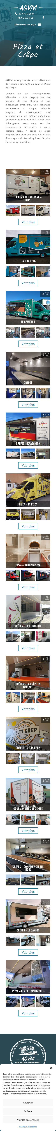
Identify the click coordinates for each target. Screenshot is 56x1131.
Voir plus (28, 222)
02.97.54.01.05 (26, 14)
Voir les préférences (28, 1119)
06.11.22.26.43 (25, 18)
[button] (51, 1067)
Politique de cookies (28, 1127)
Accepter (28, 1102)
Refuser (28, 1111)
